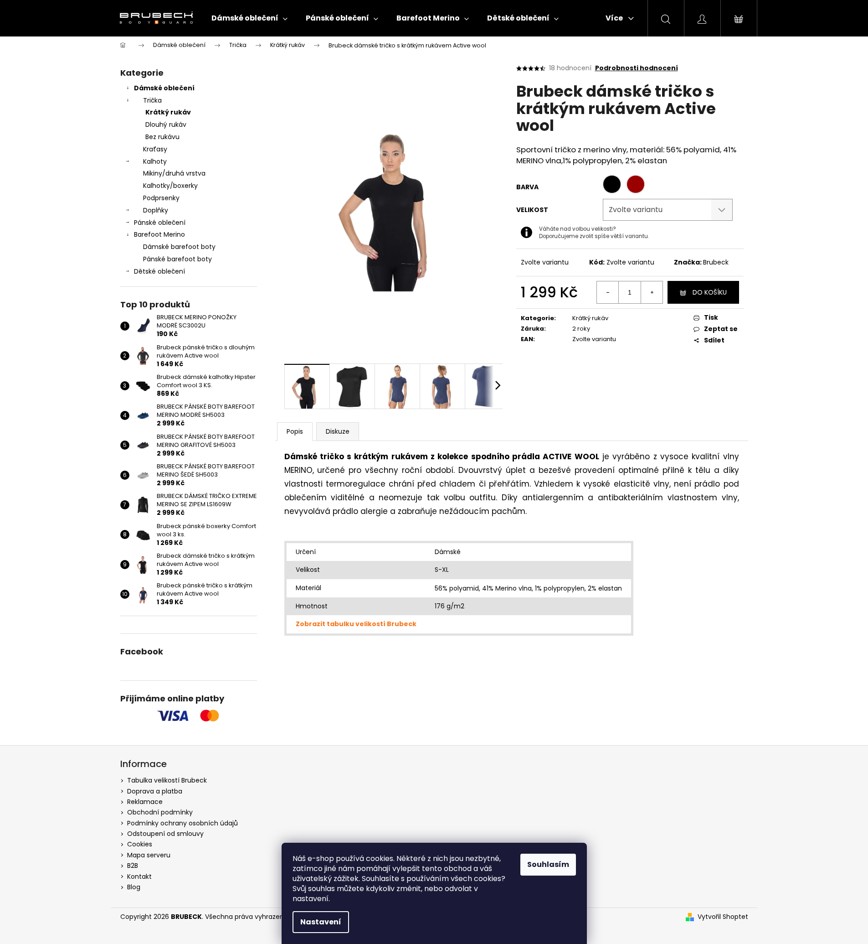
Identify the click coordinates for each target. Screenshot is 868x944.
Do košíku (710, 292)
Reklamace (145, 801)
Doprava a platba (154, 791)
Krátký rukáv (168, 112)
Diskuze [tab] (337, 431)
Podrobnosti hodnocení (636, 68)
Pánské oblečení (159, 222)
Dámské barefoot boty (179, 246)
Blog (133, 887)
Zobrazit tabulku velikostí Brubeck (356, 623)
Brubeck (716, 262)
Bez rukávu (162, 136)
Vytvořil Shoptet (723, 917)
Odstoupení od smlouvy (165, 833)
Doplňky (155, 210)
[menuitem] (249, 18)
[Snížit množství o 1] (608, 292)
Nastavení (320, 922)
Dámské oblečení (164, 88)
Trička (152, 100)
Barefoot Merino (159, 234)
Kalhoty (155, 161)
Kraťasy (155, 149)
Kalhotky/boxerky (170, 185)
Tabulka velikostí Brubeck (167, 780)
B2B (132, 865)
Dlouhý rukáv (165, 124)
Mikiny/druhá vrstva (174, 173)
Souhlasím (548, 864)
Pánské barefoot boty (177, 259)
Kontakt (139, 876)
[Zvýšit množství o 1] (652, 292)
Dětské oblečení (159, 271)
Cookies (139, 844)
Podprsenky (161, 197)
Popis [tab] (295, 431)
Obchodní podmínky (160, 812)
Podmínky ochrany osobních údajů (182, 823)
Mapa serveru (148, 855)
